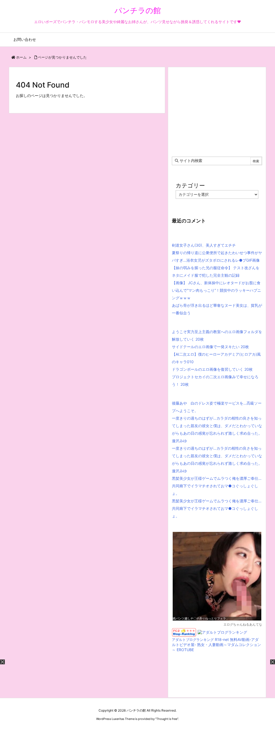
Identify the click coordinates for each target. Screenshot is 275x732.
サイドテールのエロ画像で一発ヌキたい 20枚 (210, 346)
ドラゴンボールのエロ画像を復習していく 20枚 (212, 369)
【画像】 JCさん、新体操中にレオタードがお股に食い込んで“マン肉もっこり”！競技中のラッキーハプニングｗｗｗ (216, 290)
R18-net (222, 639)
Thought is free (166, 719)
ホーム (21, 57)
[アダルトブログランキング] (222, 632)
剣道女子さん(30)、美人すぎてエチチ (204, 245)
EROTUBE (185, 649)
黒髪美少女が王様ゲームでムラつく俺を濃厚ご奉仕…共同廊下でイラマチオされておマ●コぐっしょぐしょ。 (217, 486)
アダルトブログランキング (193, 640)
